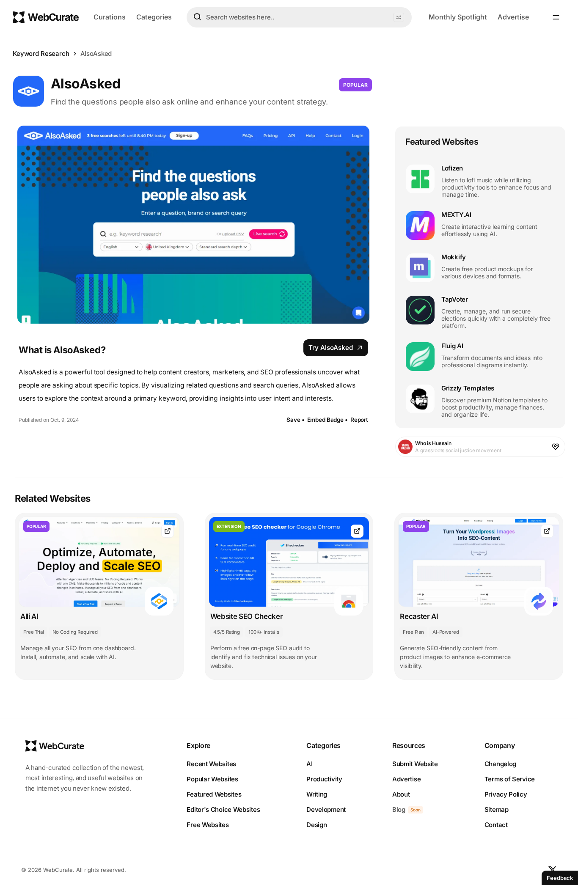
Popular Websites (212, 779)
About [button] (401, 794)
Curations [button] (110, 17)
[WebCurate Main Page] (46, 17)
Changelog (500, 764)
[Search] (197, 17)
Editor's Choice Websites (223, 809)
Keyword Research (41, 53)
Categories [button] (154, 17)
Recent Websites (211, 764)
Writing (316, 794)
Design (316, 825)
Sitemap (496, 809)
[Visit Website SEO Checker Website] (357, 531)
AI (309, 764)
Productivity (324, 779)
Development (326, 809)
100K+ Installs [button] (263, 632)
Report (359, 419)
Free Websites (207, 825)
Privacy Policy (505, 794)
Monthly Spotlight (458, 17)
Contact (496, 825)
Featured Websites (214, 794)
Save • (295, 419)
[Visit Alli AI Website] (167, 531)
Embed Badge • (327, 419)
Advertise (513, 17)
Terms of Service (509, 779)
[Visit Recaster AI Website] (547, 531)
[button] (398, 17)
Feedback (560, 877)
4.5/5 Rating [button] (226, 632)
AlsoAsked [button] (96, 53)
